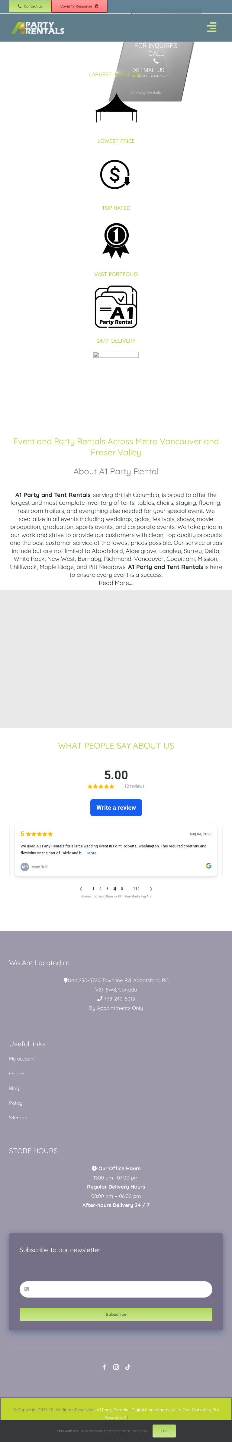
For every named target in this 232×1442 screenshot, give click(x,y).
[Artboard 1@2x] (37, 21)
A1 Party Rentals (112, 1409)
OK (164, 1431)
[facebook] (104, 1367)
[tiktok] (128, 1367)
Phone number (39, 1273)
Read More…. (116, 582)
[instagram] (116, 1367)
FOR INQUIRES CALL (155, 49)
